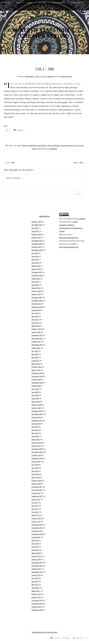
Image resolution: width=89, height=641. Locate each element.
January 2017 (36, 521)
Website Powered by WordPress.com (44, 632)
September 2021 (37, 345)
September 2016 (37, 534)
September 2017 (37, 496)
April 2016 (35, 550)
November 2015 (37, 566)
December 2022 (36, 297)
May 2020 (35, 395)
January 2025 (36, 237)
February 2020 (36, 405)
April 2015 (35, 588)
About (18, 2)
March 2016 (35, 553)
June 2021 (35, 354)
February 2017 (36, 518)
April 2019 (35, 436)
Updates (29, 2)
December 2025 (36, 225)
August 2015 (35, 575)
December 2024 (36, 241)
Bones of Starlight (29, 145)
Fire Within (42, 2)
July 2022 (34, 313)
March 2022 (35, 326)
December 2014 (36, 600)
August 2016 (35, 537)
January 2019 (36, 446)
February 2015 (36, 594)
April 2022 (35, 323)
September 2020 (37, 383)
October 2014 (36, 607)
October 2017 (36, 493)
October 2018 (36, 455)
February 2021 (36, 367)
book (39, 145)
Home (8, 2)
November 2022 (37, 301)
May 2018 (35, 471)
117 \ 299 (9, 162)
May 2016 (35, 547)
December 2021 (36, 335)
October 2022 (36, 304)
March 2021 (35, 364)
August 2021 (35, 348)
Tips (51, 8)
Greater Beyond (76, 2)
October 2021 (36, 342)
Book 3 (44, 145)
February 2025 (36, 234)
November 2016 (37, 528)
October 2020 (36, 379)
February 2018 (36, 480)
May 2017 (35, 509)
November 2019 (37, 414)
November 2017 (37, 490)
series (81, 145)
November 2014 (37, 604)
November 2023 (37, 275)
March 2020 (35, 402)
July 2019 (34, 427)
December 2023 (36, 272)
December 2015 (36, 563)
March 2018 (35, 477)
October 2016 (36, 531)
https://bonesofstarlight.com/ (68, 238)
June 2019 (35, 430)
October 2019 (36, 417)
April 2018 (35, 474)
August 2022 (35, 310)
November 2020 (37, 376)
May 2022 (35, 319)
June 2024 (35, 256)
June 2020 (35, 392)
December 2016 (36, 525)
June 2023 (35, 282)
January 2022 (36, 332)
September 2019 (37, 420)
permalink (53, 149)
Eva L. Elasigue (48, 76)
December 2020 (36, 373)
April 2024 (35, 263)
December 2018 (36, 449)
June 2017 (35, 506)
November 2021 (37, 338)
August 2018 (35, 461)
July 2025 (34, 228)
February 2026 (36, 222)
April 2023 (35, 285)
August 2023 (35, 278)
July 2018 (34, 465)
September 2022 (37, 307)
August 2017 (35, 499)
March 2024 (35, 266)
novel (76, 145)
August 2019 (35, 424)
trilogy (34, 149)
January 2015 (36, 597)
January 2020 (36, 408)
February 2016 (36, 556)
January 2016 (36, 559)
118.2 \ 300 (79, 162)
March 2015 (35, 591)
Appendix (41, 8)
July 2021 (34, 351)
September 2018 (37, 458)
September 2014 (37, 610)
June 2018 (35, 468)
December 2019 (36, 411)
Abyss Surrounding (58, 2)
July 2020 (34, 389)
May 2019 (35, 433)
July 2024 (34, 253)
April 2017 (35, 512)
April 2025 (35, 231)
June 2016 (35, 544)
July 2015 (34, 578)
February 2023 (36, 291)
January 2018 (36, 484)
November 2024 (37, 244)
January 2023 (36, 294)
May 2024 (35, 259)
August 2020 (35, 386)
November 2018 (37, 452)
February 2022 (36, 329)
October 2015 (36, 569)
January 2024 (36, 269)
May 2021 (35, 357)
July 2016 (34, 540)
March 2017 (35, 515)
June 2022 (35, 316)
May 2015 (35, 585)
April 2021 (35, 361)
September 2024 (37, 250)
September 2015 (37, 572)
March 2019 (35, 439)
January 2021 (36, 370)
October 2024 (36, 247)
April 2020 (35, 398)
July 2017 (34, 502)
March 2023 (35, 288)
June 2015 (35, 581)
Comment (77, 194)
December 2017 (36, 487)
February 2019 (36, 443)
